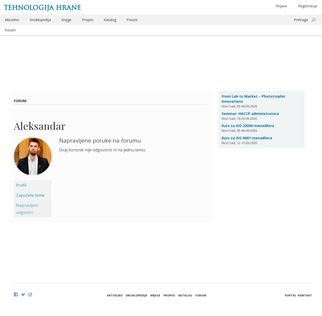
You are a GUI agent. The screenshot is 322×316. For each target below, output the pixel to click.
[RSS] (30, 294)
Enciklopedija (40, 19)
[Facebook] (16, 294)
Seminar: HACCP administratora (250, 113)
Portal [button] (290, 295)
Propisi (87, 19)
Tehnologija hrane (42, 8)
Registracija (307, 6)
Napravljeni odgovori (27, 209)
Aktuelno (12, 19)
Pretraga (301, 19)
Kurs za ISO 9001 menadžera (247, 138)
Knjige (66, 19)
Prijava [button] (281, 6)
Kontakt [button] (305, 295)
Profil (21, 185)
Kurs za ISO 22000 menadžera (248, 125)
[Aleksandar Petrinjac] (33, 158)
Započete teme (30, 195)
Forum (132, 19)
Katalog (110, 19)
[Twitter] (23, 294)
